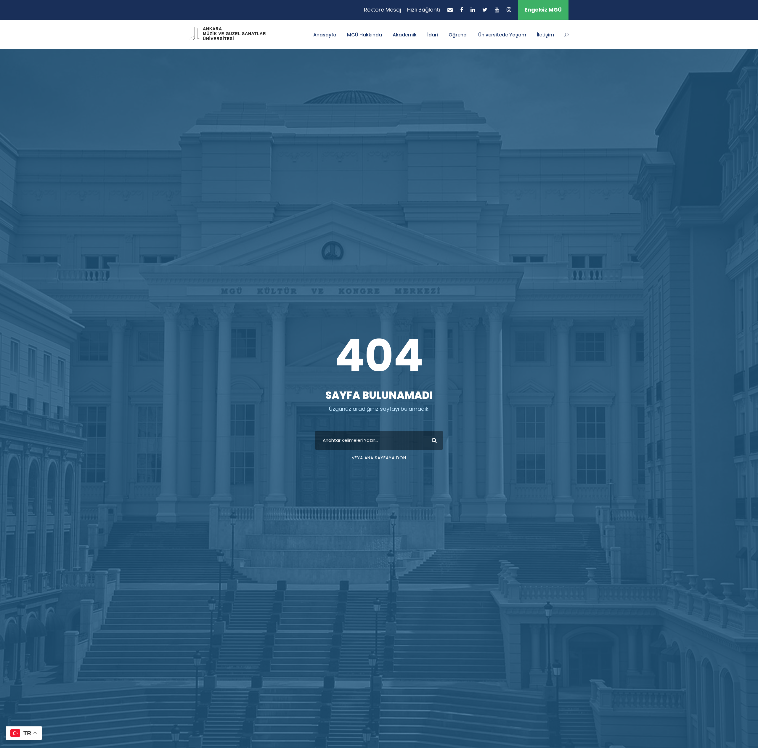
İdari (432, 34)
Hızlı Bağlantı (423, 9)
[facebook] (461, 9)
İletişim (545, 34)
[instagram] (509, 9)
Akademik (405, 34)
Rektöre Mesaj (382, 9)
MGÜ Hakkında (364, 34)
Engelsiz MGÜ (543, 9)
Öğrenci (458, 34)
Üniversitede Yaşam (502, 34)
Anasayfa (324, 34)
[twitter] (484, 9)
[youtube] (497, 9)
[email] (450, 9)
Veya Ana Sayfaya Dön (379, 458)
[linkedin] (472, 9)
